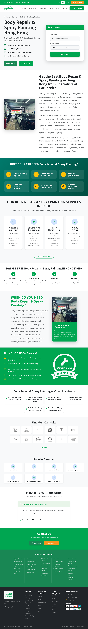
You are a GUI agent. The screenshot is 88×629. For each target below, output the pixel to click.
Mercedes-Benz (42, 602)
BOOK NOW (78, 2)
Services (15, 17)
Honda (40, 599)
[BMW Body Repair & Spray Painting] (50, 430)
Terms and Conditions (68, 626)
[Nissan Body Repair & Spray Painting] (38, 439)
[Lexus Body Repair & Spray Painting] (61, 439)
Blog (57, 8)
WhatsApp (11, 64)
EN (63, 2)
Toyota (40, 596)
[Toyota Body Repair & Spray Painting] (15, 430)
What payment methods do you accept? (34, 504)
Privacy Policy (80, 626)
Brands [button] (50, 8)
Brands (54, 607)
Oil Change (28, 598)
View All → (44, 447)
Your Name (53, 35)
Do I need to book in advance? (31, 520)
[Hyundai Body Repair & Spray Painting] (26, 439)
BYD (39, 611)
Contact (64, 8)
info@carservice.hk (73, 597)
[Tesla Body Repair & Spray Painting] (61, 430)
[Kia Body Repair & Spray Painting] (15, 439)
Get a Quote (27, 64)
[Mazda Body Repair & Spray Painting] (50, 439)
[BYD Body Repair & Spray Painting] (73, 430)
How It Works (33, 8)
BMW (39, 605)
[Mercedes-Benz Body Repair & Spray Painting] (38, 430)
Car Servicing (28, 595)
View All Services (44, 256)
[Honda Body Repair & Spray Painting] (26, 430)
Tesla (39, 608)
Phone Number (55, 44)
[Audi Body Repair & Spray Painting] (73, 439)
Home (24, 8)
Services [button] (43, 8)
